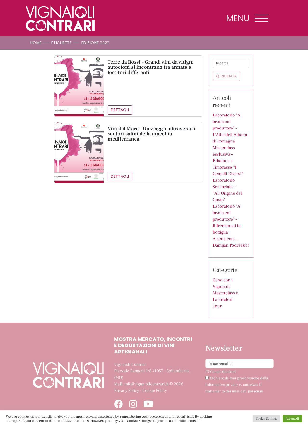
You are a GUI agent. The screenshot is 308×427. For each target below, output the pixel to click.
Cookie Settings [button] (266, 418)
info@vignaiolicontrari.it (146, 384)
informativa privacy (221, 384)
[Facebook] (118, 404)
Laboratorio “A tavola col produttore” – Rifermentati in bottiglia (227, 219)
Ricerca (228, 76)
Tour (217, 306)
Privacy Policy (126, 390)
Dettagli (120, 110)
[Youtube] (148, 404)
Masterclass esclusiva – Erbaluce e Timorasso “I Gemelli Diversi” (228, 160)
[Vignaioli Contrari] (60, 18)
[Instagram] (133, 404)
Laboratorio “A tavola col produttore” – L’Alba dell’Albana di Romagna (230, 128)
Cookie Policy (154, 390)
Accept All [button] (292, 418)
